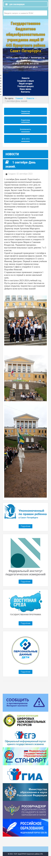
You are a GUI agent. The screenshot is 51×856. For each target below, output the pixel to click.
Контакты (25, 91)
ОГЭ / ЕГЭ (25, 139)
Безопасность (25, 129)
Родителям (25, 120)
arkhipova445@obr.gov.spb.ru (25, 67)
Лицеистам (25, 111)
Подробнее (25, 526)
